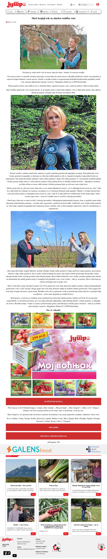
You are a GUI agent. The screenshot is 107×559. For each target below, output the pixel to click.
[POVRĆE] (62, 482)
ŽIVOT (56, 12)
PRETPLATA (42, 4)
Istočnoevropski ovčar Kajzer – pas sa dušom (86, 525)
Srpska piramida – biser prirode (20, 485)
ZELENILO (69, 12)
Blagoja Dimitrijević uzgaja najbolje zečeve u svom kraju (86, 486)
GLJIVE (95, 12)
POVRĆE (21, 12)
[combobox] (86, 4)
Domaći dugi (53, 485)
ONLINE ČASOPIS (33, 4)
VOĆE (11, 12)
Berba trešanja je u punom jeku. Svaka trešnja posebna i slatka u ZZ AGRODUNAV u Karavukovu (53, 526)
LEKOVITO (45, 12)
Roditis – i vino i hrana (20, 525)
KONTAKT (59, 4)
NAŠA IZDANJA (51, 4)
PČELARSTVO (82, 12)
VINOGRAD (33, 12)
